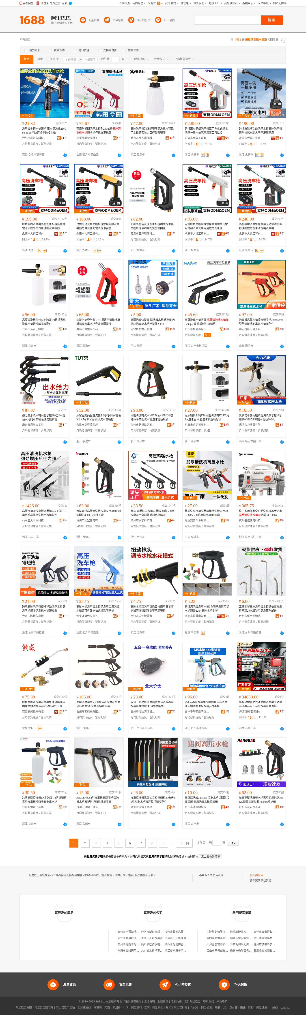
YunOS (194, 1007)
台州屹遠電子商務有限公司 (34, 807)
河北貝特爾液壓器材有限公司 (143, 329)
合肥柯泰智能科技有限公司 (34, 138)
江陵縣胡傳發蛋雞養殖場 (221, 932)
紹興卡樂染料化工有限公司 (246, 938)
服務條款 (162, 1001)
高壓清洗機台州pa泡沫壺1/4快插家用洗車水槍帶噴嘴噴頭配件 (44, 321)
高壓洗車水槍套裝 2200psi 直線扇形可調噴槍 (206, 321)
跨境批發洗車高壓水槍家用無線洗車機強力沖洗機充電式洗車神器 (97, 226)
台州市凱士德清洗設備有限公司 (251, 616)
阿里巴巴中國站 (65, 1007)
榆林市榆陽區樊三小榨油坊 (246, 950)
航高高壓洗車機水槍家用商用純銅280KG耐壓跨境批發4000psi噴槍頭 (261, 799)
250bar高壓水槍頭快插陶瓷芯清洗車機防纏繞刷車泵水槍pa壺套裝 (206, 704)
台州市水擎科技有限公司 (143, 520)
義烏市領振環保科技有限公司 (88, 329)
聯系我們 (208, 1001)
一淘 (126, 1007)
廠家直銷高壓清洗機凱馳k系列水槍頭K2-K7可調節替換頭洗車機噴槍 (98, 417)
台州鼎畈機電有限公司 (88, 711)
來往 (243, 1007)
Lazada (285, 1007)
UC (225, 1007)
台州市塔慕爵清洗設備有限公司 (197, 711)
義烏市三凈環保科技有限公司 (143, 233)
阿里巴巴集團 (24, 1007)
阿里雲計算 (180, 1007)
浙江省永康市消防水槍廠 (179, 950)
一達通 (274, 1007)
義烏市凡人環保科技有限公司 (143, 138)
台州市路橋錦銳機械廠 (197, 807)
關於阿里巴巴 (192, 1001)
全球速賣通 (84, 1007)
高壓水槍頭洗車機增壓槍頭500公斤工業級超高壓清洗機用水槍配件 (44, 513)
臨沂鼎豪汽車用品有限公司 (197, 520)
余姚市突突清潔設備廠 (88, 424)
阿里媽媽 (157, 1007)
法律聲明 (149, 1001)
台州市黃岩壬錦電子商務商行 (34, 329)
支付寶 (233, 1007)
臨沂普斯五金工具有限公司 (251, 329)
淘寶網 (98, 1007)
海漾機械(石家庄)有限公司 (251, 711)
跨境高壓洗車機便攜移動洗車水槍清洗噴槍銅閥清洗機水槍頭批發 (43, 608)
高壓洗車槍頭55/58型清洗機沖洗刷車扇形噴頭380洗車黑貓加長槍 (98, 704)
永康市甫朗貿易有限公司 (197, 424)
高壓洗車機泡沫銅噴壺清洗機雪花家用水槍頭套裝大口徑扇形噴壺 (152, 130)
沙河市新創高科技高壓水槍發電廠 (161, 932)
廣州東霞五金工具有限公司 (34, 424)
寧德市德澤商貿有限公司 (197, 616)
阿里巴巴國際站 (43, 1007)
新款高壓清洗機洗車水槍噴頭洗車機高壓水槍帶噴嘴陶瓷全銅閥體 (152, 226)
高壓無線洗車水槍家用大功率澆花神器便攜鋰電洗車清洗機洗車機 (260, 226)
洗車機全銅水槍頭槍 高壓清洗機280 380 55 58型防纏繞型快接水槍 (44, 130)
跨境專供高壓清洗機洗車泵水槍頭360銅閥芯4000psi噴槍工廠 (98, 513)
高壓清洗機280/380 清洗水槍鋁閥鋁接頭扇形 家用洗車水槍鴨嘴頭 (207, 799)
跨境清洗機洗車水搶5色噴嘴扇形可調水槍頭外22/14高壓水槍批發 (207, 608)
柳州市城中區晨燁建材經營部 (271, 944)
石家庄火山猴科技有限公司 (34, 520)
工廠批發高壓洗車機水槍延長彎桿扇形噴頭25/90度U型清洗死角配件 (260, 608)
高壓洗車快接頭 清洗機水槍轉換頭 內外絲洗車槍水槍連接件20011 (153, 321)
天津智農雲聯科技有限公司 (223, 944)
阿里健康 (261, 1007)
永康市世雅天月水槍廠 (131, 950)
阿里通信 (206, 1007)
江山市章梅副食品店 (219, 950)
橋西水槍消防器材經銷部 (179, 944)
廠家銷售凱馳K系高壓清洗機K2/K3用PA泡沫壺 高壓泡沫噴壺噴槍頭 (207, 417)
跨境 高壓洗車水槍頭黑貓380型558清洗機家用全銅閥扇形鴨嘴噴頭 (152, 513)
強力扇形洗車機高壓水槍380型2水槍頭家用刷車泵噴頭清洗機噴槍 (43, 417)
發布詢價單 (256, 875)
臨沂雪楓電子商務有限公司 (143, 807)
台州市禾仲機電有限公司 (143, 616)
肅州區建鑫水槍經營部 (131, 944)
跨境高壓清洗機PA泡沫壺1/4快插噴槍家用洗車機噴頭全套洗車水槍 (44, 799)
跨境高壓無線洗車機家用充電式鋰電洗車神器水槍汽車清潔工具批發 (206, 130)
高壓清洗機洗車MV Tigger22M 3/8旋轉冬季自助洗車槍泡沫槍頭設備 (152, 417)
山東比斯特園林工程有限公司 (88, 138)
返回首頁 (192, 856)
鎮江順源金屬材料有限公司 (270, 938)
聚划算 (116, 1007)
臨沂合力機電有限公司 (251, 424)
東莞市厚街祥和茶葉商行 (268, 932)
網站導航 (222, 1001)
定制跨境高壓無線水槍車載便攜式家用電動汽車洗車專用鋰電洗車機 (206, 226)
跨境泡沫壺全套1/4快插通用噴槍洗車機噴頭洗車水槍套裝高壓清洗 (98, 321)
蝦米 (168, 1007)
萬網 (217, 1007)
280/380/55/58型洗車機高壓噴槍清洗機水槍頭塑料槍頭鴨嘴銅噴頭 (97, 799)
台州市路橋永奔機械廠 (34, 616)
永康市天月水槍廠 (152, 938)
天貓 (107, 1007)
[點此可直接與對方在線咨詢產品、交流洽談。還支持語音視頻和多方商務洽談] (65, 155)
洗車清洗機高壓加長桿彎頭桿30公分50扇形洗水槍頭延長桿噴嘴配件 (153, 799)
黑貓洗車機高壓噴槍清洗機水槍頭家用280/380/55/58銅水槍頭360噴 (260, 417)
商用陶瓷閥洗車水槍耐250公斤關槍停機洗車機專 (98, 130)
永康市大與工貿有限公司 (197, 138)
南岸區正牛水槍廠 (175, 938)
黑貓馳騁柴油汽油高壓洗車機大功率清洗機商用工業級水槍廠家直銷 (260, 704)
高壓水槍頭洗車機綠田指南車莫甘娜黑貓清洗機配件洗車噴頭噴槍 (152, 608)
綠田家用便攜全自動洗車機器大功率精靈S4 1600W (260, 513)
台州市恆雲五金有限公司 (88, 807)
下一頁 (184, 843)
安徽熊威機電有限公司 (34, 711)
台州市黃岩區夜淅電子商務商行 (251, 807)
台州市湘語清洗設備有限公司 (143, 711)
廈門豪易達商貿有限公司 (221, 938)
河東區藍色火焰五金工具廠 (88, 616)
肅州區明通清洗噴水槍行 (132, 932)
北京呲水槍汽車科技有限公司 (158, 950)
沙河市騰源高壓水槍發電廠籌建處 (185, 932)
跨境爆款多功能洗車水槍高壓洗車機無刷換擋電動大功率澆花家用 (260, 130)
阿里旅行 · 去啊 (140, 1007)
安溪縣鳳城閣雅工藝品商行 (270, 950)
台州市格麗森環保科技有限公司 (197, 329)
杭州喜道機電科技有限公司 (251, 520)
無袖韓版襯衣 (238, 932)
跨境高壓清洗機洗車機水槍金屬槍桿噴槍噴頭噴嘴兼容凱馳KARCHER (43, 704)
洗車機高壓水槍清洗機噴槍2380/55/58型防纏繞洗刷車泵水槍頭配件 (261, 321)
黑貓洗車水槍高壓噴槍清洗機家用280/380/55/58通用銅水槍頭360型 (206, 513)
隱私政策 (176, 1001)
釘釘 (251, 1007)
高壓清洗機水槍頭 (220, 875)
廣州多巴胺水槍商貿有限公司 (158, 944)
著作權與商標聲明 (130, 1001)
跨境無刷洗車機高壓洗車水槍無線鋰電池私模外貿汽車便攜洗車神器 (43, 226)
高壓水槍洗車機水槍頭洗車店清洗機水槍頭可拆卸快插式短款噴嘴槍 (97, 608)
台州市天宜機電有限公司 (88, 520)
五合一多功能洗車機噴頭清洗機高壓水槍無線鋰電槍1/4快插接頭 (152, 704)
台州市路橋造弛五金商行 (143, 424)
